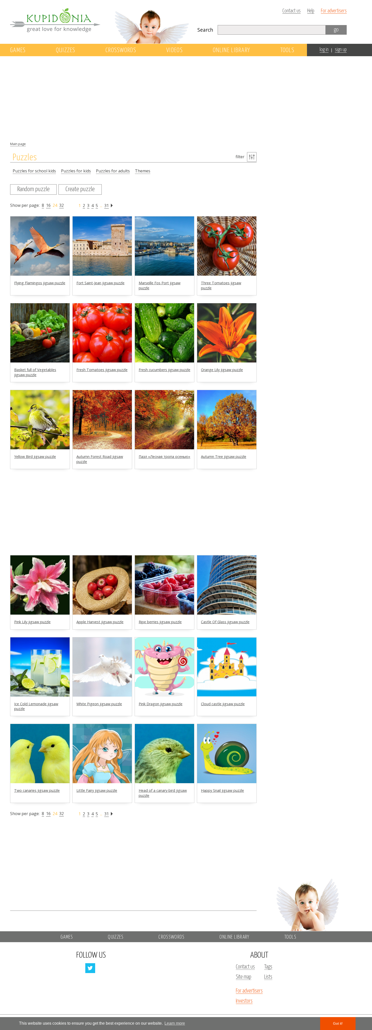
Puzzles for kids (76, 171)
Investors (244, 1001)
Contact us (291, 11)
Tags (268, 967)
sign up (341, 49)
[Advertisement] (307, 138)
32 (61, 205)
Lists (268, 977)
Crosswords (121, 50)
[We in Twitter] (90, 968)
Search (205, 29)
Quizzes (65, 50)
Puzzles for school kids (34, 171)
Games (18, 50)
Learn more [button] (174, 1023)
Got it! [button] (338, 1023)
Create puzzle (80, 189)
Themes (142, 171)
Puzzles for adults (113, 171)
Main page (18, 144)
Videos (174, 50)
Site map (243, 977)
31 (106, 205)
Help (310, 11)
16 (48, 205)
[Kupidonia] (100, 22)
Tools (287, 50)
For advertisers (334, 11)
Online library (231, 50)
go (336, 30)
